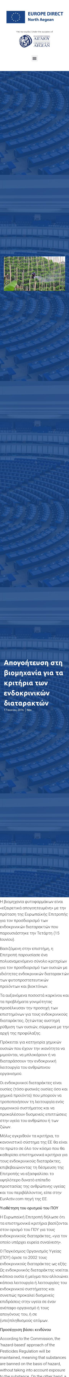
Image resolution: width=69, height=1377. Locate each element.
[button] (34, 58)
